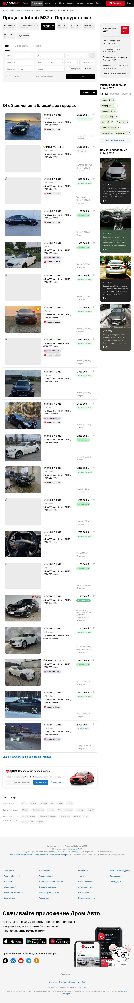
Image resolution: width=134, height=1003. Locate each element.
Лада (24, 803)
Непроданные (75, 69)
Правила (71, 982)
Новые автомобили (18, 855)
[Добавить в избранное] (94, 114)
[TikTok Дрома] (5, 960)
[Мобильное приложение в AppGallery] (59, 941)
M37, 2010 (107, 331)
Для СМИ (81, 982)
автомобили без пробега (60, 855)
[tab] (7, 47)
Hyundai (43, 803)
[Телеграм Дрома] (28, 960)
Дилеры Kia (65, 816)
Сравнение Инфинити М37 (114, 74)
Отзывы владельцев (47, 887)
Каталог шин (83, 871)
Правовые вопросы (86, 898)
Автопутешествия (85, 887)
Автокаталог (44, 898)
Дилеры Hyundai (81, 816)
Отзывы (80, 3)
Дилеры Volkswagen (47, 816)
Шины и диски (10, 887)
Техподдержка (116, 882)
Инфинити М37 (109, 30)
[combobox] (19, 55)
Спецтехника (9, 898)
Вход (129, 3)
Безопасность (116, 876)
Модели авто (66, 974)
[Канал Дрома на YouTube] (21, 960)
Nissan (60, 803)
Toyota (33, 803)
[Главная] (11, 3)
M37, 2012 (107, 184)
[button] (69, 803)
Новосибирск (38, 810)
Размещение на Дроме (120, 871)
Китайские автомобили (14, 892)
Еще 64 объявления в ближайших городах (27, 757)
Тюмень (51, 810)
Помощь (62, 982)
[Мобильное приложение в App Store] (13, 941)
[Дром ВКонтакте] (13, 960)
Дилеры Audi (27, 822)
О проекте (53, 982)
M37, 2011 (107, 282)
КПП (69, 62)
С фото (88, 69)
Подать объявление (12, 876)
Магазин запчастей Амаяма (51, 882)
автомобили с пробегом (37, 855)
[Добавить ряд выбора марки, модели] (92, 55)
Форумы (81, 876)
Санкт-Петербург (65, 810)
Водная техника (46, 876)
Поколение (72, 56)
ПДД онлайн (83, 892)
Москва (25, 3)
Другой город (23, 36)
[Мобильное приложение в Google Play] (36, 941)
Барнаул (80, 810)
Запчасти (70, 3)
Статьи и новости (85, 882)
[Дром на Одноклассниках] (36, 960)
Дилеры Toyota (28, 816)
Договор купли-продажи (49, 892)
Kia (52, 803)
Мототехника (44, 871)
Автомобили (37, 3)
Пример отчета (57, 782)
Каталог (90, 3)
